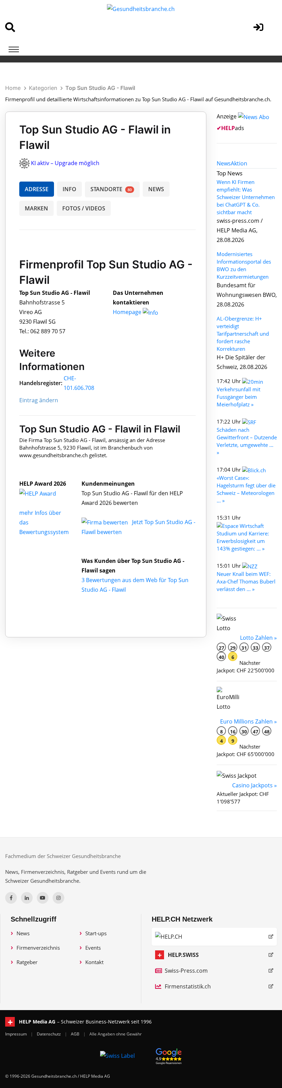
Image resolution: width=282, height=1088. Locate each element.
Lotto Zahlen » (258, 637)
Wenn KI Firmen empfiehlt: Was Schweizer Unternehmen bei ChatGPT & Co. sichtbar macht (246, 197)
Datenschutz (49, 1034)
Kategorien (43, 87)
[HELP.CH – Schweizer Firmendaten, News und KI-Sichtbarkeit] (214, 937)
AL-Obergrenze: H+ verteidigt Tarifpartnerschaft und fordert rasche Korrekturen (243, 333)
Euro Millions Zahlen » (248, 721)
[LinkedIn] (27, 898)
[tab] (224, 163)
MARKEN (36, 208)
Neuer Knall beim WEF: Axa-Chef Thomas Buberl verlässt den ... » (246, 581)
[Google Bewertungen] (168, 1055)
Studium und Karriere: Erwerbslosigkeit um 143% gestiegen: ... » (243, 541)
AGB (75, 1034)
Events (93, 947)
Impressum (16, 1034)
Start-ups (96, 933)
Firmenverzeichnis (38, 947)
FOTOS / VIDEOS (83, 208)
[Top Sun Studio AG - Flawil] (45, 493)
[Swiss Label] (117, 1055)
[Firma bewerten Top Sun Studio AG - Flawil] (105, 522)
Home (13, 87)
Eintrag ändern (38, 400)
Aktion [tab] (239, 163)
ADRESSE (36, 189)
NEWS (156, 189)
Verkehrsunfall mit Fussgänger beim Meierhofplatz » (238, 397)
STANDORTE (111, 189)
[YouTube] (42, 898)
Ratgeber (27, 962)
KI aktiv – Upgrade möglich (65, 163)
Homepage (128, 312)
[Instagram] (58, 898)
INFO (69, 189)
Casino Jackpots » (254, 785)
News (23, 933)
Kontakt (94, 962)
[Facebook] (11, 898)
